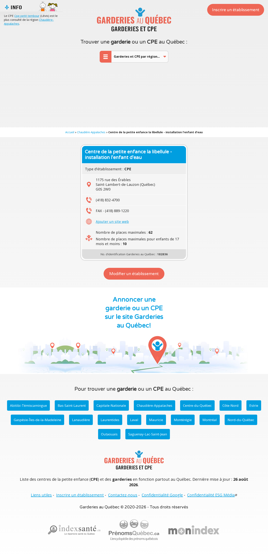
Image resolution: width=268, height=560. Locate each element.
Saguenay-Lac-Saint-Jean (147, 434)
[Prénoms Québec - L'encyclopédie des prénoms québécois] (134, 530)
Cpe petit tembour (26, 16)
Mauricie (156, 420)
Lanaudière (81, 420)
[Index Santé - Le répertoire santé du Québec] (74, 530)
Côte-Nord (230, 405)
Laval (134, 420)
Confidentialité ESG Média (211, 495)
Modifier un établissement (134, 274)
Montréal (209, 420)
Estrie (253, 405)
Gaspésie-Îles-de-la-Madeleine (37, 420)
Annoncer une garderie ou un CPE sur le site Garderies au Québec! (134, 312)
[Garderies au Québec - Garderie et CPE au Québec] (134, 19)
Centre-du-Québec (197, 405)
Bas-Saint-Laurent (72, 405)
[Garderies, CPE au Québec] (193, 530)
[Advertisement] (134, 97)
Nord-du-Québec (241, 420)
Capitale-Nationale (111, 405)
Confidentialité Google (162, 495)
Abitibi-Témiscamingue (28, 405)
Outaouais (109, 434)
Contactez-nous (122, 495)
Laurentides (110, 420)
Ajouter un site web (112, 221)
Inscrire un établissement (235, 10)
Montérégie (183, 420)
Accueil (69, 132)
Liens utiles (41, 495)
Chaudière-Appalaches (91, 132)
